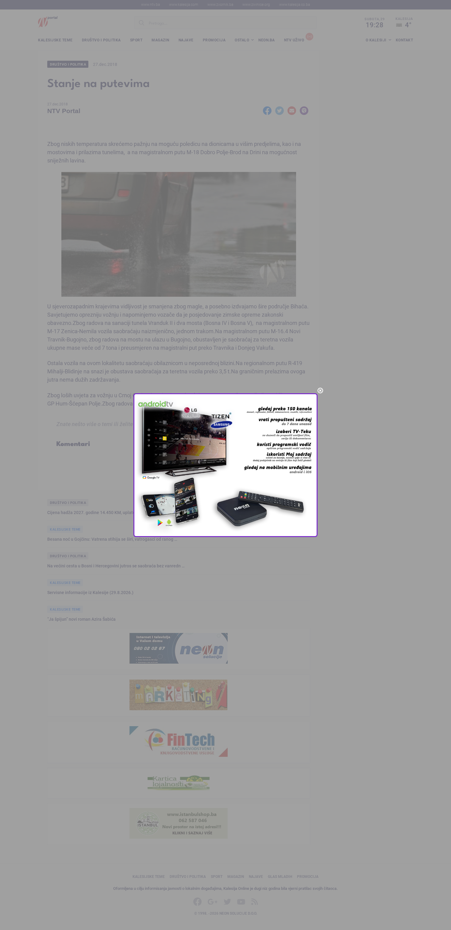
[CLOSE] (320, 390)
